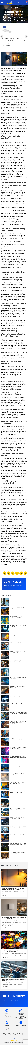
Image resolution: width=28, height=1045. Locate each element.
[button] (2, 2)
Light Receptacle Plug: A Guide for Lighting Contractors (17, 599)
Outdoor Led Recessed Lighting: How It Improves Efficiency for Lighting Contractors (18, 722)
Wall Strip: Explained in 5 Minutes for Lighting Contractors (17, 652)
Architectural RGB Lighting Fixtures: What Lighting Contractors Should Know (18, 757)
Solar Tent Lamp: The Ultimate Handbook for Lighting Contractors (18, 696)
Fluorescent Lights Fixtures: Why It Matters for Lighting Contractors (13, 980)
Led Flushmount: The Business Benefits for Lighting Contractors (18, 827)
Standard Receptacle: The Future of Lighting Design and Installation (17, 617)
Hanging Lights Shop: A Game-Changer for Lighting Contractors (18, 661)
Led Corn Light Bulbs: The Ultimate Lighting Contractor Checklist (17, 800)
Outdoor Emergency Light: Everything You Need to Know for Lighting (17, 818)
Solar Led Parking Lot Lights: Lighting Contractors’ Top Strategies (17, 765)
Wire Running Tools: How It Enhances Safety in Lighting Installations (17, 669)
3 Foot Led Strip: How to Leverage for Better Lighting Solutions (17, 783)
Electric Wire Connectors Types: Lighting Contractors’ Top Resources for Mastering (18, 713)
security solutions (14, 68)
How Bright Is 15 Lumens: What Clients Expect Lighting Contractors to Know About (13, 889)
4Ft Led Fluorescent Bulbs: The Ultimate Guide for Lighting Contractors (18, 809)
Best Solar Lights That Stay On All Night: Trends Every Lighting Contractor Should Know (18, 844)
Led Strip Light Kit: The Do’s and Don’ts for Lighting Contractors (18, 748)
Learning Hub (14, 7)
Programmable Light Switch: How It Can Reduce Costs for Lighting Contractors (14, 918)
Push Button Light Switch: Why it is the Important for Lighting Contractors (18, 704)
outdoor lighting (20, 282)
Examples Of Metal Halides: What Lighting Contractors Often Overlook (12, 951)
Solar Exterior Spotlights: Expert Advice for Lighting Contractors (18, 608)
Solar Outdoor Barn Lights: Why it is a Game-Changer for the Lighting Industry (18, 739)
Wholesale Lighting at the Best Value (18, 562)
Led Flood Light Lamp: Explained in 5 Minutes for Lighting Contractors (17, 792)
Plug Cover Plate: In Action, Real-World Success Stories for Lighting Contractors (18, 731)
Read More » (5, 895)
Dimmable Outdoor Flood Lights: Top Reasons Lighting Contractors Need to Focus (18, 836)
